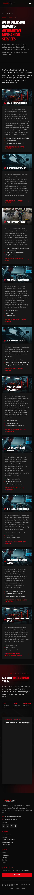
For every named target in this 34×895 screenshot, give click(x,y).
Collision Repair (6, 835)
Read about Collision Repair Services (14, 147)
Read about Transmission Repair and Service (16, 600)
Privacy (11, 888)
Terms (23, 888)
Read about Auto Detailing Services (14, 201)
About (3, 852)
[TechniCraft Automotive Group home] (9, 3)
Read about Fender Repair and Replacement (15, 430)
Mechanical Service (7, 842)
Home (3, 13)
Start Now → (16, 874)
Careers (4, 857)
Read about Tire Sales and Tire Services (15, 542)
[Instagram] (11, 826)
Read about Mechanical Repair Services (15, 320)
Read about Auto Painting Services (14, 369)
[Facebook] (3, 826)
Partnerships (5, 855)
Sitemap (17, 888)
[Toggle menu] (30, 3)
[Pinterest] (15, 826)
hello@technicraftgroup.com (13, 816)
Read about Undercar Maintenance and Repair (13, 654)
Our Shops (5, 860)
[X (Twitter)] (7, 826)
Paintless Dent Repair (8, 839)
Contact (4, 862)
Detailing (4, 837)
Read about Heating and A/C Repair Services (14, 488)
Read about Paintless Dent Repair (14, 259)
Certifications (6, 844)
